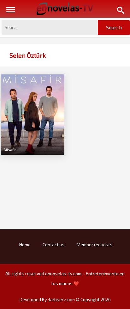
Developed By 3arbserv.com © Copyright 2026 (65, 299)
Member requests (95, 244)
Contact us (54, 244)
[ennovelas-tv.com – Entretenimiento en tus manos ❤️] (65, 8)
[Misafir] (32, 114)
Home (25, 244)
